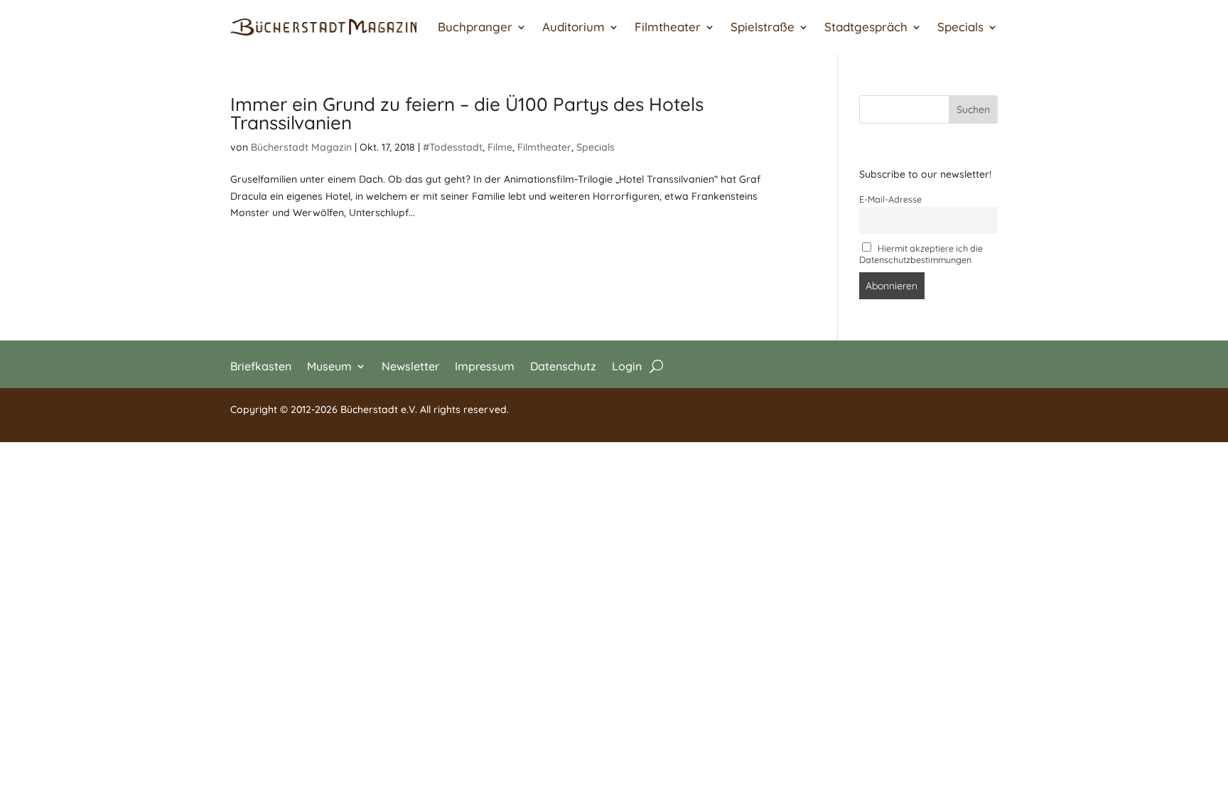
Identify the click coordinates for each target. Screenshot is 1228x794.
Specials (960, 26)
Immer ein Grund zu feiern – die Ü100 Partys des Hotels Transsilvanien (467, 113)
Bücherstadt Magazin (301, 147)
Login (627, 365)
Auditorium (573, 26)
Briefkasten (260, 365)
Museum (329, 365)
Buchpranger (475, 26)
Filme (500, 147)
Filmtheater (668, 26)
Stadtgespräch (865, 26)
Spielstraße (763, 26)
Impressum (485, 365)
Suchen (973, 109)
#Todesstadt (453, 147)
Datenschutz (563, 365)
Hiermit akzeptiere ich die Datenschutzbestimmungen (921, 253)
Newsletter (410, 365)
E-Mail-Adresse (890, 199)
